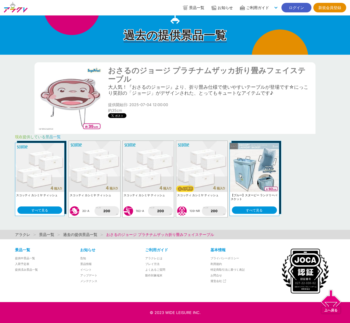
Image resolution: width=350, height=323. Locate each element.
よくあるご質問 (155, 269)
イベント (86, 269)
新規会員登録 (329, 7)
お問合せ (216, 275)
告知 (83, 258)
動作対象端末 (153, 275)
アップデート (88, 275)
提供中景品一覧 (25, 258)
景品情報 (86, 264)
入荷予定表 (22, 264)
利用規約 (216, 264)
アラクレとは (153, 258)
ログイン (296, 7)
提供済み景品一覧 (26, 269)
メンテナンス (88, 281)
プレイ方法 (152, 264)
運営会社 (216, 281)
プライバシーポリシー (224, 258)
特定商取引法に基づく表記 (227, 269)
